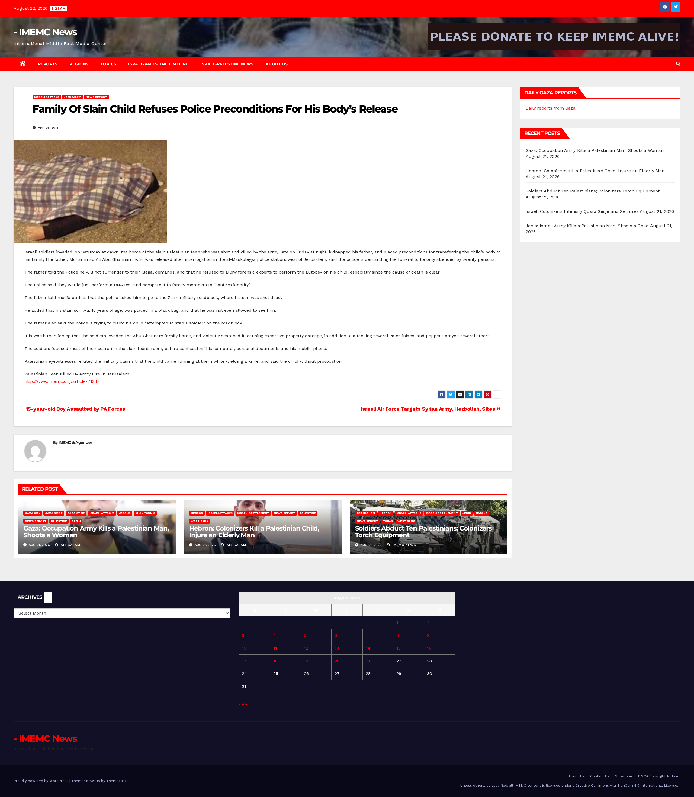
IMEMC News (403, 545)
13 (337, 648)
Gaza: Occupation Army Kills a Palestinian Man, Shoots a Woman (96, 531)
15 (398, 648)
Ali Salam (69, 545)
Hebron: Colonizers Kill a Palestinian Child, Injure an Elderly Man (254, 531)
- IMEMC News (45, 32)
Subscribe (623, 776)
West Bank (199, 521)
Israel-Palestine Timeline (158, 64)
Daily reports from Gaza (551, 108)
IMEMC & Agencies (75, 442)
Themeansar (117, 781)
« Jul (244, 703)
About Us (277, 64)
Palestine (59, 521)
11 (275, 648)
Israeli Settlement (253, 513)
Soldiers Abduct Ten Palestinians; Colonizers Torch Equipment (423, 531)
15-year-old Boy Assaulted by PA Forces (74, 409)
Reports (48, 64)
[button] (678, 63)
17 (244, 660)
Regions (79, 64)
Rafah (76, 521)
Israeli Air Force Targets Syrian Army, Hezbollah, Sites (428, 409)
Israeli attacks (46, 96)
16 (429, 648)
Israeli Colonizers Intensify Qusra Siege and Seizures (582, 211)
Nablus (481, 513)
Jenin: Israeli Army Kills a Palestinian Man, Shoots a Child (587, 225)
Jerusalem (72, 96)
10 (244, 648)
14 (368, 648)
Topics (108, 64)
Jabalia (125, 513)
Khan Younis (145, 513)
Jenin (466, 513)
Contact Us (599, 776)
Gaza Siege (54, 513)
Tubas (388, 521)
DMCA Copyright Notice (658, 776)
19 (306, 660)
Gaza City (32, 513)
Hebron (197, 513)
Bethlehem (366, 513)
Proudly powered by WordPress (41, 781)
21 (368, 660)
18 (275, 660)
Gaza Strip (76, 513)
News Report (96, 96)
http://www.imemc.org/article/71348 (62, 381)
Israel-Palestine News (227, 64)
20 (337, 660)
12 (306, 648)
